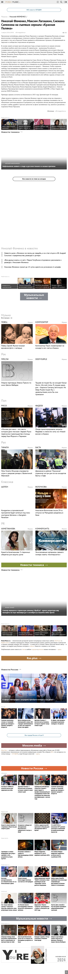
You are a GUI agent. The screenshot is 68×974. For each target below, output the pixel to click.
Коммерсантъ (42, 528)
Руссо (4, 405)
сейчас (32, 646)
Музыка (4, 17)
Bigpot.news (4, 811)
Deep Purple (41, 359)
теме (23, 649)
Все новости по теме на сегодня (34, 179)
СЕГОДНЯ (15, 754)
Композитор (41, 322)
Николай (18, 17)
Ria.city (3, 707)
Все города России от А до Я (34, 735)
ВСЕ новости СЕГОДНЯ (34, 10)
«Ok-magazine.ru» (20, 32)
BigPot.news (5, 643)
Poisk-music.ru (5, 117)
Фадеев (39, 405)
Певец (4, 322)
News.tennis (4, 838)
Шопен (4, 486)
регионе (40, 649)
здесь (59, 649)
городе (34, 649)
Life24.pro (57, 641)
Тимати (5, 447)
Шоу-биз (4, 750)
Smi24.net (4, 891)
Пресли (4, 359)
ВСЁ (52, 752)
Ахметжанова (8, 528)
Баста (38, 447)
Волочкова (41, 486)
